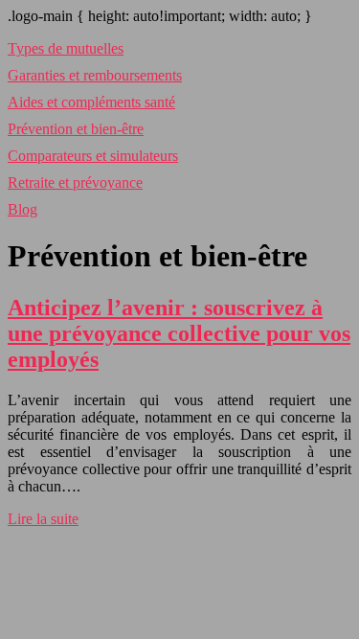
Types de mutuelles (65, 48)
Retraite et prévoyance (75, 182)
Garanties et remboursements (95, 75)
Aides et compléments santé (91, 102)
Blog (22, 209)
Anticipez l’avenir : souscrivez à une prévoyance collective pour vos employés (179, 333)
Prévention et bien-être (76, 129)
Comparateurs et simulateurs (93, 156)
